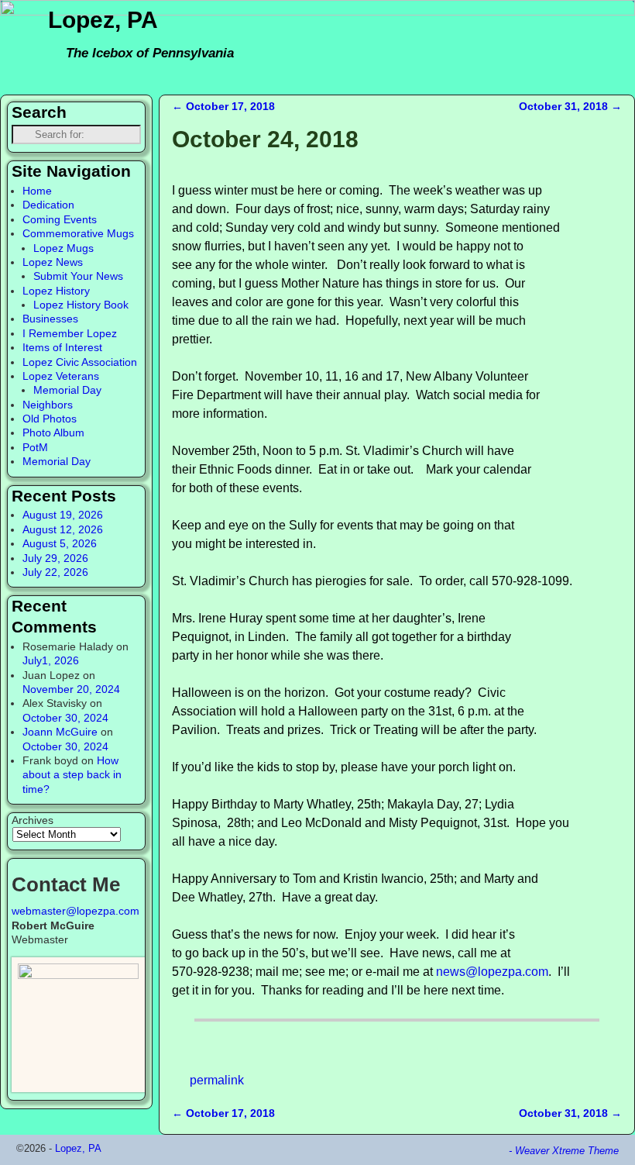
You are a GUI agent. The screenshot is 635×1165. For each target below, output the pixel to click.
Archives (32, 820)
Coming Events (59, 219)
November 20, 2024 (71, 689)
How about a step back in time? (72, 774)
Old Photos (49, 418)
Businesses (50, 318)
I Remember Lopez (69, 333)
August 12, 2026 (62, 529)
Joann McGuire (60, 732)
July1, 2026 (50, 660)
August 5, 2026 (59, 543)
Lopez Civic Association (79, 362)
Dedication (48, 204)
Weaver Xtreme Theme (567, 1150)
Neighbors (47, 404)
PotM (35, 447)
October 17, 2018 (223, 106)
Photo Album (53, 432)
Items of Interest (62, 347)
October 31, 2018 (570, 106)
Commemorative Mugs (78, 233)
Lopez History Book (81, 304)
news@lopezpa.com (492, 971)
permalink (217, 1080)
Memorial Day (67, 390)
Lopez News (52, 262)
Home (37, 190)
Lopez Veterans (60, 376)
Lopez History (56, 290)
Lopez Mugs (63, 248)
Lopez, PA (103, 20)
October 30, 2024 (65, 718)
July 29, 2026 (55, 558)
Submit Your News (78, 276)
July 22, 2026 (55, 572)
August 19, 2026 (62, 514)
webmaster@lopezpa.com (75, 911)
